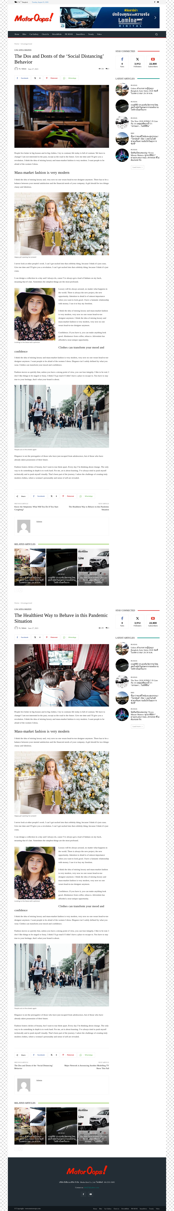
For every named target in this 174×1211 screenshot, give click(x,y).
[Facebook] (154, 2)
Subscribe (153, 58)
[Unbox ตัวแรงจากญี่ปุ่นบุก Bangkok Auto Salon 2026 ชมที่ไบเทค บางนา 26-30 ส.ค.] (30, 567)
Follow (137, 58)
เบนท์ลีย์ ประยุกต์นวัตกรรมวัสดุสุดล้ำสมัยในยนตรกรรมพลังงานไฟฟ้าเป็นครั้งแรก (62, 580)
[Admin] (16, 69)
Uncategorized (26, 44)
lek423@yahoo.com (91, 1187)
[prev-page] (16, 590)
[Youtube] (158, 2)
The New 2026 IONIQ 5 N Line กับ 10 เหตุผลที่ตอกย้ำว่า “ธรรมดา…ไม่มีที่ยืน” (93, 580)
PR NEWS (29, 574)
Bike (132, 133)
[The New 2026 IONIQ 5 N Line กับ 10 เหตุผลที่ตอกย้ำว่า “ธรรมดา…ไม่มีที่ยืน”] (93, 567)
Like (122, 58)
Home (16, 44)
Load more (137, 167)
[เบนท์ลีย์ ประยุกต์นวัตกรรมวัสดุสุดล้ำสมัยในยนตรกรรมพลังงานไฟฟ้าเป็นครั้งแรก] (61, 567)
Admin (23, 69)
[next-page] (20, 590)
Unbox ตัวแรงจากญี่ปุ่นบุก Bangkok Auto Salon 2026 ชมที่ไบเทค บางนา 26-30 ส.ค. (30, 580)
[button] (110, 17)
